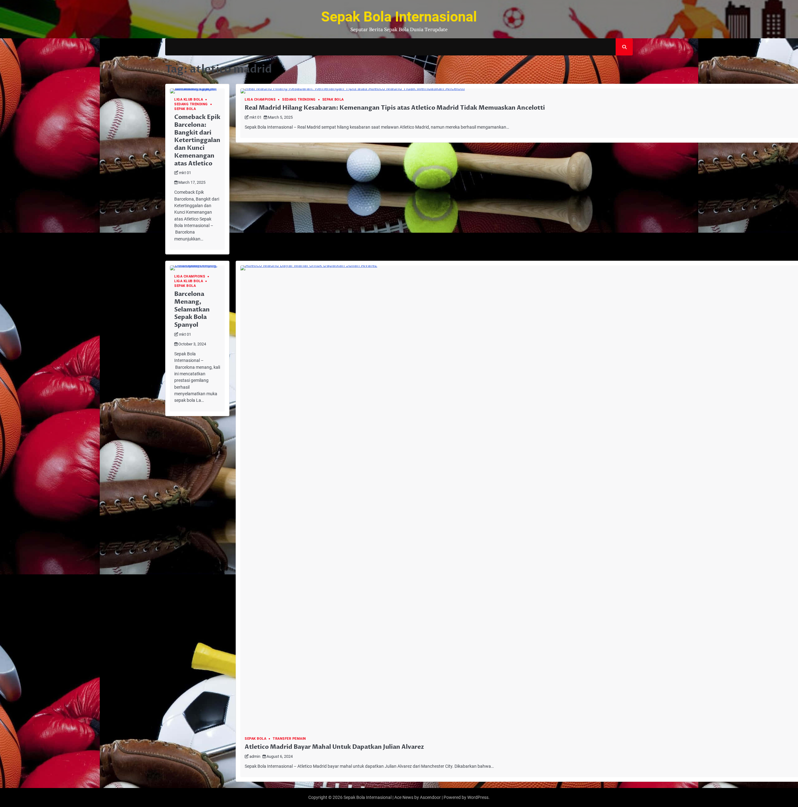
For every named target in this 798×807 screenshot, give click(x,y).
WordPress (477, 797)
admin (254, 756)
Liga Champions (260, 99)
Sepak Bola (185, 109)
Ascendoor (430, 797)
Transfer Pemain (289, 738)
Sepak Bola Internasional (399, 16)
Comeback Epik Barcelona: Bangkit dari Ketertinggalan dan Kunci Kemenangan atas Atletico (197, 140)
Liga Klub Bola (188, 99)
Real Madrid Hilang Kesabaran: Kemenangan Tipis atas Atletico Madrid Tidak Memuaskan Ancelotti (395, 108)
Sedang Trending (191, 104)
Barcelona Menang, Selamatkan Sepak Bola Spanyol (192, 309)
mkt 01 (185, 172)
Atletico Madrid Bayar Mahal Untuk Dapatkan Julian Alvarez (334, 747)
